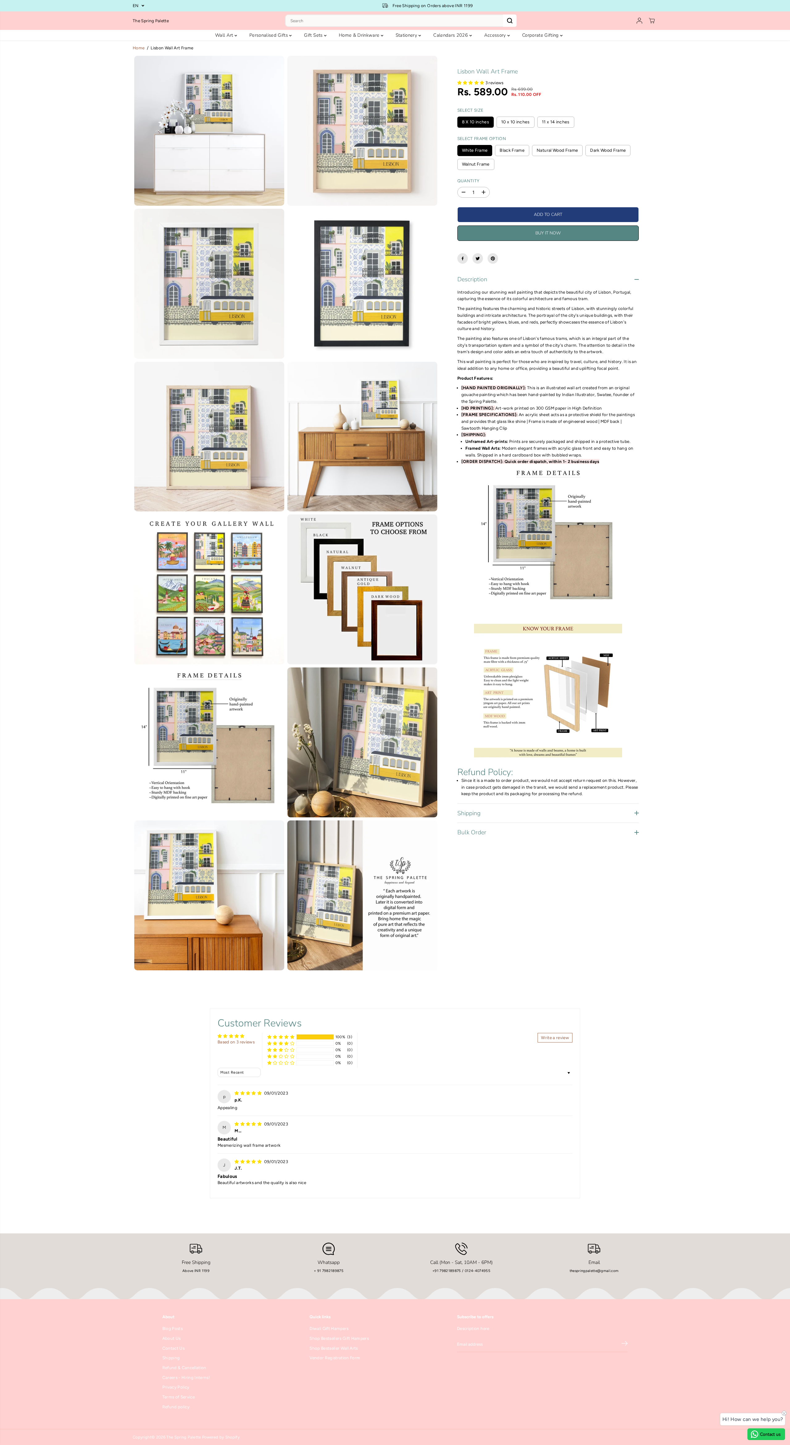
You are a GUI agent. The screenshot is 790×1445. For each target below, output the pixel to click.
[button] (471, 82)
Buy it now (548, 233)
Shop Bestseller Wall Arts (334, 1348)
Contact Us (173, 1348)
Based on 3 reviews (236, 1041)
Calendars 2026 (451, 35)
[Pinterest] (493, 258)
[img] (249, 1093)
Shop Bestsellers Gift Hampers (339, 1338)
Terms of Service (178, 1396)
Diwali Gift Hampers (329, 1328)
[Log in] (639, 20)
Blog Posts (172, 1328)
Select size (470, 110)
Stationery (407, 35)
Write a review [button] (555, 1037)
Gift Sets (314, 35)
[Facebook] (462, 258)
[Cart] (651, 20)
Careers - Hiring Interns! (186, 1377)
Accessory (495, 35)
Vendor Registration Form (335, 1357)
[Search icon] (510, 20)
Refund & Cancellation (184, 1367)
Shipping (171, 1357)
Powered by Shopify (221, 1437)
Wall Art (225, 35)
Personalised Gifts (269, 35)
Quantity (468, 180)
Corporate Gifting (541, 35)
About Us (171, 1338)
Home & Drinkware (360, 35)
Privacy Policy (175, 1387)
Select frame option (481, 138)
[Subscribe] (625, 1344)
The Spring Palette (183, 1437)
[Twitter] (477, 258)
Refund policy (175, 1406)
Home (138, 47)
